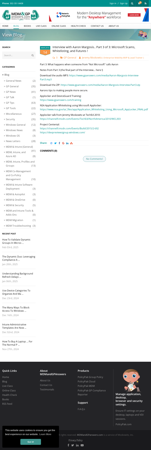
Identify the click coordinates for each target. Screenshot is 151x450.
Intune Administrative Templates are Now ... (14, 326)
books (27, 26)
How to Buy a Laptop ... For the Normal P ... (17, 343)
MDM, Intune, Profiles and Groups (21, 163)
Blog (4, 381)
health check (78, 26)
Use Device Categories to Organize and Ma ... (16, 292)
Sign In (113, 3)
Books (5, 399)
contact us (97, 26)
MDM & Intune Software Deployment (21, 186)
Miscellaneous (21, 113)
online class (59, 26)
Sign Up (124, 3)
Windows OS (21, 135)
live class (41, 26)
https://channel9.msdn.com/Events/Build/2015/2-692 (69, 128)
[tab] (19, 74)
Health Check (9, 395)
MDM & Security (21, 205)
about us (114, 26)
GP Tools (21, 108)
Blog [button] (6, 74)
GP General (70, 57)
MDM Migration (21, 220)
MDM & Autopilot (21, 194)
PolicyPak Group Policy (90, 377)
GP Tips (21, 102)
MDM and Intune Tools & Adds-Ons (21, 212)
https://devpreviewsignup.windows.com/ (62, 132)
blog (16, 26)
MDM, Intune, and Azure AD (21, 154)
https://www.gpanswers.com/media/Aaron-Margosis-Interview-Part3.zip (100, 85)
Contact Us (46, 385)
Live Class (7, 386)
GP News (21, 91)
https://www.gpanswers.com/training (60, 100)
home (5, 26)
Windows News (21, 130)
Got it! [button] (31, 442)
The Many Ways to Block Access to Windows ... (15, 309)
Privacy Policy (76, 440)
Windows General (21, 124)
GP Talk (21, 97)
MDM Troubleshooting (21, 225)
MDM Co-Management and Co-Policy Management (21, 175)
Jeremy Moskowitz (113, 57)
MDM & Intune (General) (21, 147)
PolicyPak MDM (86, 386)
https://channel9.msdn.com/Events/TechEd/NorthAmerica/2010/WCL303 (80, 118)
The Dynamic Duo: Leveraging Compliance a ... (18, 258)
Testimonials (47, 389)
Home (5, 377)
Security (21, 119)
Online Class (9, 390)
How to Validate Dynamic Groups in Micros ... (16, 241)
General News (21, 80)
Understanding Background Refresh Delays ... (17, 275)
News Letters (21, 141)
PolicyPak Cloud (86, 381)
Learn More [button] (45, 434)
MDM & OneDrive (21, 199)
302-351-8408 (16, 3)
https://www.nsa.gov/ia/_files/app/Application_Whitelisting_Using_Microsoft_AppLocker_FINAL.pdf (94, 109)
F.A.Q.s (81, 409)
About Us (45, 380)
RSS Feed (7, 403)
